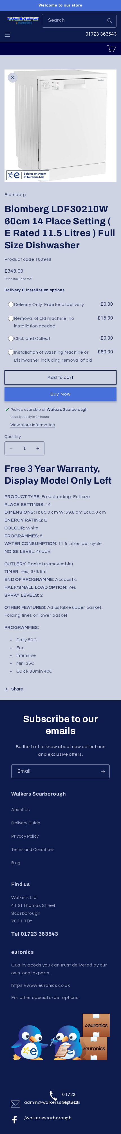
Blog (16, 863)
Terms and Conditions (33, 850)
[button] (7, 34)
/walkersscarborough (33, 1118)
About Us (20, 810)
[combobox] (79, 20)
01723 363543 (70, 1097)
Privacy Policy (25, 836)
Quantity (13, 437)
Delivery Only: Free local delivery (49, 304)
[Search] (109, 20)
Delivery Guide (25, 823)
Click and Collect (32, 338)
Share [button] (17, 689)
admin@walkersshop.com (33, 1102)
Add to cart (61, 377)
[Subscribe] (103, 771)
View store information (32, 425)
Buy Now (60, 394)
